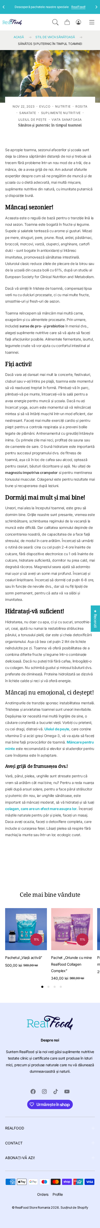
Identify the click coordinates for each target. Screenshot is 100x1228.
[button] (55, 22)
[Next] (96, 7)
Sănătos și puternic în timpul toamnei (50, 44)
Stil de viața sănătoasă (55, 37)
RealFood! (78, 7)
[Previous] (4, 7)
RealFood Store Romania (32, 1207)
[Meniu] (91, 22)
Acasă (19, 37)
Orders (42, 1194)
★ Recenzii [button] (95, 619)
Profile (58, 1194)
